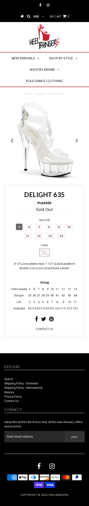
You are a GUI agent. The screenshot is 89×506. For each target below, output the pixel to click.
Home (28, 94)
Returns (9, 392)
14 (61, 236)
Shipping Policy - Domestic (21, 383)
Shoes (40, 94)
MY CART (59, 16)
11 (27, 236)
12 (38, 236)
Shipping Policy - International (23, 388)
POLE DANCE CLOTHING (44, 81)
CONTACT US (44, 329)
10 (69, 227)
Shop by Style (61, 58)
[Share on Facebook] (36, 320)
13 (50, 236)
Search (8, 379)
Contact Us (11, 401)
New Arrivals (23, 58)
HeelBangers (58, 494)
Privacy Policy (13, 396)
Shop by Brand (42, 69)
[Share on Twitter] (43, 320)
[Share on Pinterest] (51, 320)
